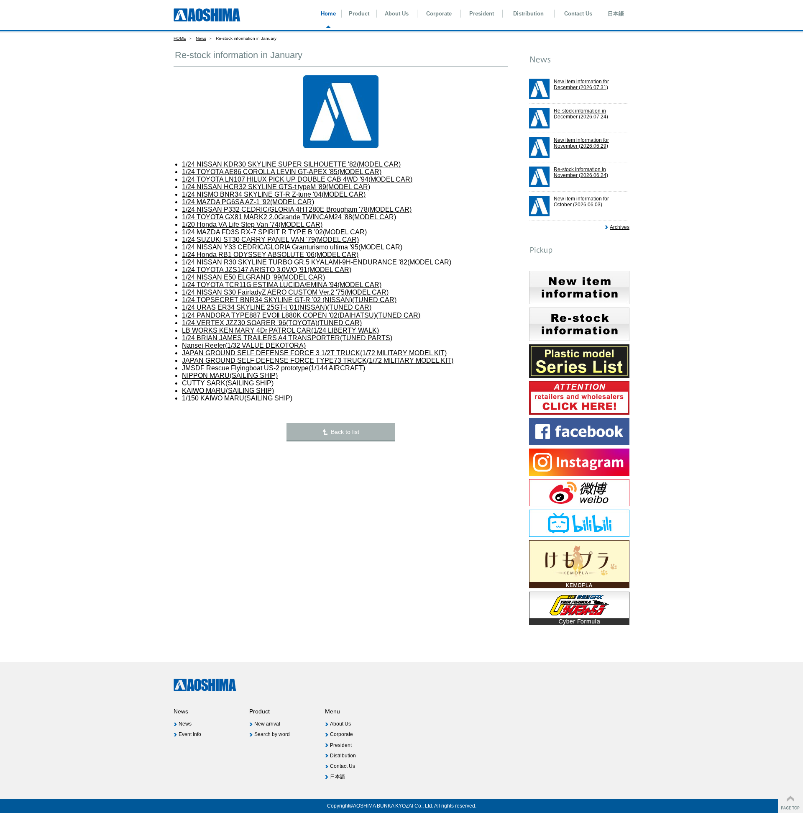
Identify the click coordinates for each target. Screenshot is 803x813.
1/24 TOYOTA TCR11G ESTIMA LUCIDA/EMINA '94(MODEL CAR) (281, 284)
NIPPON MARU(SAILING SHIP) (230, 375)
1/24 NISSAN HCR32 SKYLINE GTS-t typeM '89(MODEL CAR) (276, 186)
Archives (619, 227)
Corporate (439, 13)
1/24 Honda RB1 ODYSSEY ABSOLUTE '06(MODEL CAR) (270, 254)
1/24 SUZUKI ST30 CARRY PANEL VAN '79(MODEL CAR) (270, 239)
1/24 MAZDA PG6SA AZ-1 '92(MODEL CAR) (248, 201)
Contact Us (578, 13)
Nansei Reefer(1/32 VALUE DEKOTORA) (244, 345)
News (201, 38)
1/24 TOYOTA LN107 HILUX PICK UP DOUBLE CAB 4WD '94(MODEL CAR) (297, 179)
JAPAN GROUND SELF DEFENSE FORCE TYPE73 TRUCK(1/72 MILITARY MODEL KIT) (317, 360)
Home (328, 13)
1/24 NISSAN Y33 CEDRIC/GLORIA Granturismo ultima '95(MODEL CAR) (292, 247)
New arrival (267, 724)
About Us (397, 13)
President (481, 13)
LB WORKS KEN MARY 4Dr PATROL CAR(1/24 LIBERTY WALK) (280, 330)
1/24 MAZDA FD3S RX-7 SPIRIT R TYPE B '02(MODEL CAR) (274, 232)
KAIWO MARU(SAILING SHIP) (228, 390)
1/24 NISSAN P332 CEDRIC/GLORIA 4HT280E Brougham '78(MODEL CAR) (297, 209)
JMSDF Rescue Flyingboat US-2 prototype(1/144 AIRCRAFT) (273, 368)
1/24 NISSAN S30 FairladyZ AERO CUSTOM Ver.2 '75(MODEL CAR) (285, 292)
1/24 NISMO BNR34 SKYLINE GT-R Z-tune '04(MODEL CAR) (274, 194)
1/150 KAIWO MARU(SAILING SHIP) (237, 398)
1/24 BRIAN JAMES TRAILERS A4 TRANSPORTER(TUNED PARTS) (287, 337)
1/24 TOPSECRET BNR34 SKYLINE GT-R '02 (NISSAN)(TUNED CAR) (289, 299)
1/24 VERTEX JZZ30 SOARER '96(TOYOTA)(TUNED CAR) (272, 322)
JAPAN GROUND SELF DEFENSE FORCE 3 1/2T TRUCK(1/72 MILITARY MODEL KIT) (314, 352)
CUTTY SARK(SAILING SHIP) (228, 383)
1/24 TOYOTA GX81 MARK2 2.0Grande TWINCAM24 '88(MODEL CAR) (289, 217)
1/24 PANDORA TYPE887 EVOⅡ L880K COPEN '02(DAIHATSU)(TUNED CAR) (301, 315)
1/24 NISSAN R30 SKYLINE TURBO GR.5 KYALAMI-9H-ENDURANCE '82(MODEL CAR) (316, 262)
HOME (180, 38)
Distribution (528, 13)
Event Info (190, 734)
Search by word (272, 734)
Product (359, 13)
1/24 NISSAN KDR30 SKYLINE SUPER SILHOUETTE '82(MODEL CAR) (291, 164)
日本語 (616, 13)
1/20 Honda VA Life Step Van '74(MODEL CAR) (252, 224)
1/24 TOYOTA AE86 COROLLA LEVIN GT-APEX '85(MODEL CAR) (281, 171)
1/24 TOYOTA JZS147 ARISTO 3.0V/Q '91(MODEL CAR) (266, 269)
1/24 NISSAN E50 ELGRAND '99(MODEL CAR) (253, 277)
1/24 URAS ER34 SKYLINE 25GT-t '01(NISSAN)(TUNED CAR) (276, 307)
